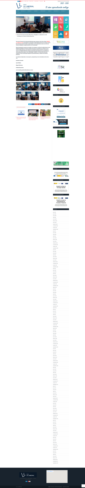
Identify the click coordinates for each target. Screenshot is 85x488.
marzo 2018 (54, 374)
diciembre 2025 (55, 224)
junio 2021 (54, 311)
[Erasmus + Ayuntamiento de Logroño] (61, 133)
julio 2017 (54, 386)
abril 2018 (54, 372)
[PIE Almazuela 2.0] (61, 79)
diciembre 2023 (55, 261)
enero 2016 (54, 411)
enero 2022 (54, 299)
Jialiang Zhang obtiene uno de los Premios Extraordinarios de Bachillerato (45, 118)
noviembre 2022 (55, 282)
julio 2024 (54, 249)
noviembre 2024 (55, 244)
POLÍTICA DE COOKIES (66, 486)
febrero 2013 (55, 457)
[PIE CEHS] (61, 90)
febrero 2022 (55, 297)
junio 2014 (54, 437)
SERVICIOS (18, 13)
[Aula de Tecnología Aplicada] (61, 187)
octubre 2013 (55, 447)
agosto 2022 (55, 287)
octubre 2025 (55, 227)
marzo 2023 (54, 275)
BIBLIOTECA (31, 1)
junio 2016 (54, 403)
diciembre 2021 (55, 300)
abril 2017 (54, 391)
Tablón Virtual (26, 1)
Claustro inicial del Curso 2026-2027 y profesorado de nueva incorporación (21, 118)
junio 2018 (54, 369)
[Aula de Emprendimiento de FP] (61, 202)
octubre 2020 (55, 324)
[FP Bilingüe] (61, 174)
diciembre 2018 (55, 360)
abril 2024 (54, 254)
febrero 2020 (55, 338)
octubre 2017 (55, 382)
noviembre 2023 (55, 263)
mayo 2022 (54, 292)
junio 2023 (54, 270)
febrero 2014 (55, 444)
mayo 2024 (54, 253)
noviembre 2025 (55, 225)
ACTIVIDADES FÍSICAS (61, 20)
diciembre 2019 (55, 341)
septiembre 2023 (55, 266)
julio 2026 (54, 212)
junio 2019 (54, 350)
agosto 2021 (55, 307)
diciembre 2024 (55, 242)
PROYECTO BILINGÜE (55, 34)
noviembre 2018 (55, 362)
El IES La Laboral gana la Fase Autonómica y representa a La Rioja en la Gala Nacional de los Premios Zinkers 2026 (33, 118)
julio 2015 (54, 420)
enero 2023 (54, 278)
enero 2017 (54, 396)
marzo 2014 (54, 442)
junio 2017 (54, 387)
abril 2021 (54, 314)
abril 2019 (54, 353)
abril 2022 (54, 294)
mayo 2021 (54, 312)
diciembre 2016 (55, 398)
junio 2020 (54, 331)
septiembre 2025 (55, 229)
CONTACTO (41, 1)
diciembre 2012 (55, 459)
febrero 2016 (55, 410)
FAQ (23, 1)
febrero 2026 (55, 220)
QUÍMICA (55, 27)
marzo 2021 (54, 316)
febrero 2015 (55, 428)
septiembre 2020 (55, 326)
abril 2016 (54, 406)
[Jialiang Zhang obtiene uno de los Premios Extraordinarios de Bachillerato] (45, 112)
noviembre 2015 (55, 415)
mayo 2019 (54, 352)
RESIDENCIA (61, 34)
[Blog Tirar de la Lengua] (61, 67)
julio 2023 (54, 268)
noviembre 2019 (55, 343)
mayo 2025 (54, 234)
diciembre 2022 (55, 280)
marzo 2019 (54, 355)
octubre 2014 (55, 435)
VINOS (61, 27)
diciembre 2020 (55, 321)
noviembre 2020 (55, 323)
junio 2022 (54, 290)
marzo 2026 (54, 219)
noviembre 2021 (55, 302)
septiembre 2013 (55, 449)
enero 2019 (54, 358)
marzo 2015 (54, 427)
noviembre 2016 (55, 399)
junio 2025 (54, 232)
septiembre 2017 (55, 384)
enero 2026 (54, 222)
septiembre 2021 (55, 306)
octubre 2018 (55, 364)
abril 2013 (54, 454)
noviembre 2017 (55, 381)
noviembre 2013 (55, 445)
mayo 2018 (54, 370)
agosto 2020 (55, 328)
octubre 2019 (55, 345)
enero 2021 (54, 319)
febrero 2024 (55, 258)
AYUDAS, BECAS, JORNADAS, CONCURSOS (66, 34)
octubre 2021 (55, 304)
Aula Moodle (36, 1)
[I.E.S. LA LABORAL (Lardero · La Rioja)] (25, 5)
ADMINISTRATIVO (55, 20)
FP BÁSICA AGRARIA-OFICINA (66, 27)
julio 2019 (54, 348)
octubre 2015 (55, 416)
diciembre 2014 (55, 432)
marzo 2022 (54, 295)
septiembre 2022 (55, 285)
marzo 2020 (54, 336)
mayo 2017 (54, 389)
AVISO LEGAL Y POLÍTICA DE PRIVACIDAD (56, 486)
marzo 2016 (54, 408)
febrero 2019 (55, 357)
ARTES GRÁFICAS (66, 20)
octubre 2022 (55, 283)
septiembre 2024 (55, 248)
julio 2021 (54, 309)
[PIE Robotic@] (61, 100)
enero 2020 (54, 340)
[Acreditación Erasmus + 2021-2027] (61, 113)
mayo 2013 (54, 452)
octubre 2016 (55, 401)
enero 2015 (54, 430)
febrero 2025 (55, 239)
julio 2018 (54, 367)
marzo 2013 (54, 456)
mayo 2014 (54, 439)
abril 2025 (54, 236)
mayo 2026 (54, 215)
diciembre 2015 (55, 413)
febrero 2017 (55, 394)
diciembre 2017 (55, 379)
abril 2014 (54, 440)
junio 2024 (54, 251)
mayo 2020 (54, 333)
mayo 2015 (54, 423)
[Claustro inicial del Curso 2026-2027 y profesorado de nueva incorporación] (21, 112)
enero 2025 (54, 241)
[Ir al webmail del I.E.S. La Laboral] (44, 1)
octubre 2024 (55, 246)
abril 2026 (54, 217)
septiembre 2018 (55, 365)
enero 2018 (54, 377)
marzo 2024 (54, 256)
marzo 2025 (54, 237)
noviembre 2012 (55, 461)
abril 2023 (54, 273)
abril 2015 (54, 425)
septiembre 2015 (55, 418)
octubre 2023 (55, 265)
